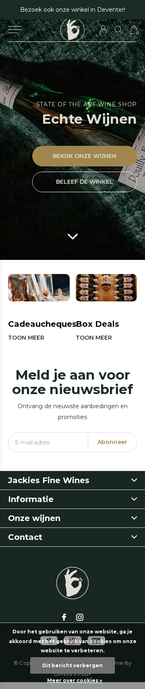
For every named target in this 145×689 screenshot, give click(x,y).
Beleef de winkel (84, 181)
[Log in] (103, 29)
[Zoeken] (118, 29)
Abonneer (112, 442)
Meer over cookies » (74, 680)
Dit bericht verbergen (72, 665)
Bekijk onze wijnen (84, 156)
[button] (15, 30)
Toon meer (26, 337)
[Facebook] (64, 617)
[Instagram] (79, 617)
